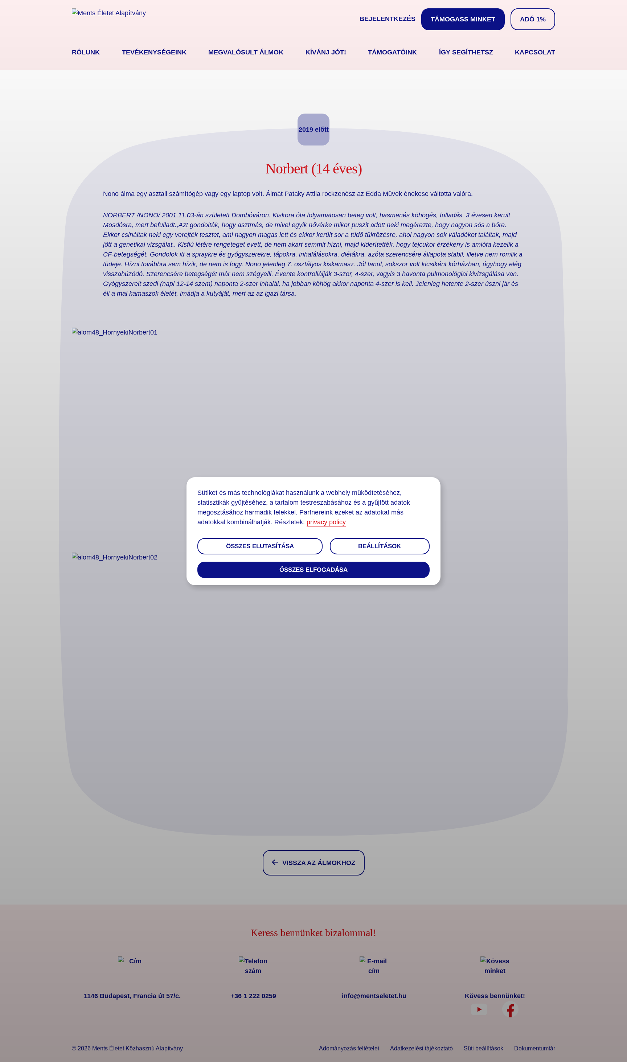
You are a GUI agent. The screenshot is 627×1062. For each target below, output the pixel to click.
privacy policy (326, 522)
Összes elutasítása (260, 546)
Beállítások (379, 546)
